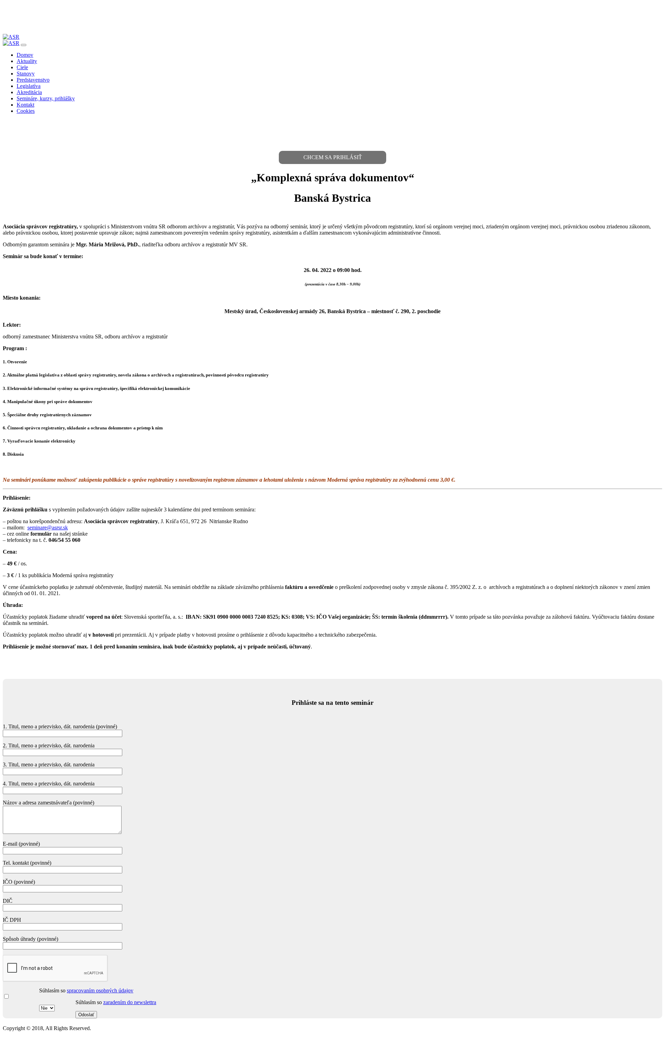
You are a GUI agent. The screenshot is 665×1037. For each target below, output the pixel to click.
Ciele (22, 67)
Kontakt (25, 105)
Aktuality (27, 61)
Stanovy (26, 73)
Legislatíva (29, 86)
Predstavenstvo (33, 80)
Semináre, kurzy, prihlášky (46, 98)
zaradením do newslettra (129, 1002)
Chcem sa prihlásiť (332, 157)
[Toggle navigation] (23, 45)
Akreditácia (29, 92)
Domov (25, 55)
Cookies (26, 111)
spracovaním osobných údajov (100, 990)
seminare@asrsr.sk (47, 527)
